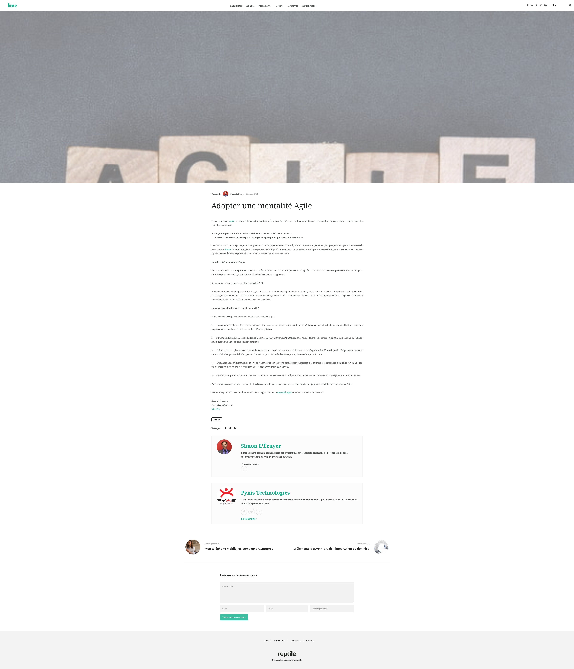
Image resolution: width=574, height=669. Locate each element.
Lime (266, 640)
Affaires (250, 5)
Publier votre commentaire (234, 617)
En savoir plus (248, 518)
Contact (309, 640)
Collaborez (295, 640)
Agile (231, 221)
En (554, 5)
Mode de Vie (265, 5)
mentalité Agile (284, 392)
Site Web (215, 409)
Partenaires (279, 640)
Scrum (228, 249)
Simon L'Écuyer (237, 194)
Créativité (293, 5)
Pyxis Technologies (265, 492)
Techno (279, 5)
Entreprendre (309, 5)
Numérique (236, 5)
